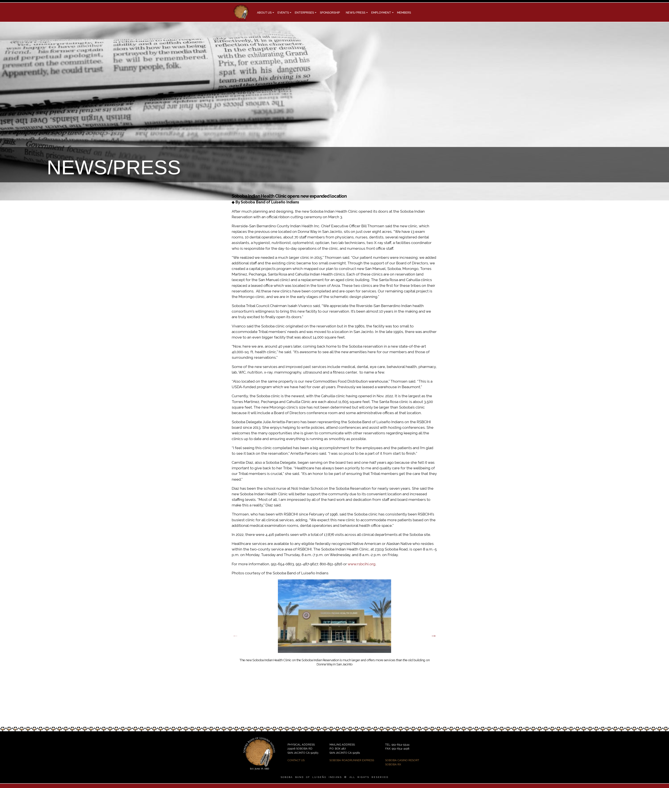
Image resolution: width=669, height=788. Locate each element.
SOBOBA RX (393, 764)
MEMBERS (404, 12)
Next (433, 635)
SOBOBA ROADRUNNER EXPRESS (351, 760)
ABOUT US (263, 13)
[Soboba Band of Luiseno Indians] (241, 19)
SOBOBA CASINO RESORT (402, 760)
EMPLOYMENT (379, 13)
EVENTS (282, 13)
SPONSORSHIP (330, 12)
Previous (235, 635)
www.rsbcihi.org (361, 564)
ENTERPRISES (303, 13)
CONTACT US (296, 760)
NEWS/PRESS (354, 13)
